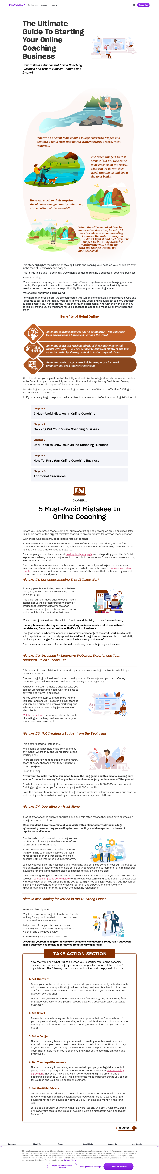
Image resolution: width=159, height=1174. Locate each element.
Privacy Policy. (70, 1160)
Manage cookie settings (90, 1167)
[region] (79, 1160)
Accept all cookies (118, 1167)
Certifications (33, 5)
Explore (44, 5)
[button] (134, 5)
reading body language (79, 554)
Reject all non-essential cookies (62, 1167)
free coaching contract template (51, 878)
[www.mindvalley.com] (126, 1128)
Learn (54, 5)
